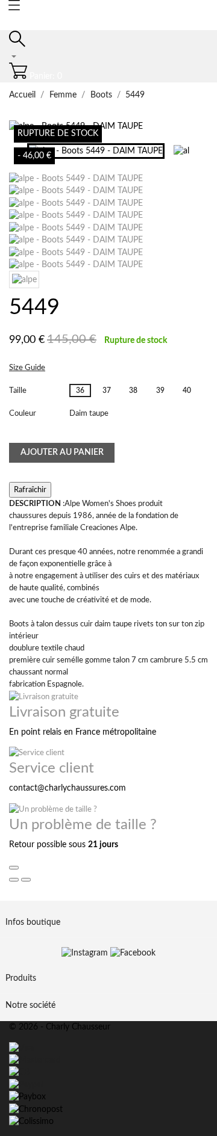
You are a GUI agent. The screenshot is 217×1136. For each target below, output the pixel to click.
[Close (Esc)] (14, 867)
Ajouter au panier (62, 452)
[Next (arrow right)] (26, 879)
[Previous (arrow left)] (14, 879)
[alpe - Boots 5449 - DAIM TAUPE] (76, 191)
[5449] (76, 178)
